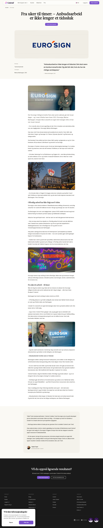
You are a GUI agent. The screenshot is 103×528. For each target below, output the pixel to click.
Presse (54, 507)
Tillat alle (26, 522)
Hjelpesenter (31, 507)
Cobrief (54, 496)
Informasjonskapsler (81, 502)
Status (78, 510)
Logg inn (85, 2)
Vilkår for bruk (80, 499)
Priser (5, 496)
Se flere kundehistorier (58, 477)
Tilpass (11, 522)
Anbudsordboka (32, 504)
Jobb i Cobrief (56, 499)
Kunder (32, 2)
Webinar (30, 502)
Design (54, 502)
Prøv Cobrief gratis (51, 24)
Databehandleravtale (81, 504)
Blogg (30, 496)
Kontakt (54, 504)
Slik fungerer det (22, 2)
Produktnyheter (32, 499)
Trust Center (79, 507)
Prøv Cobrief (94, 2)
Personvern (79, 496)
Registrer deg (7, 504)
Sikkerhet (38, 2)
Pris (45, 2)
